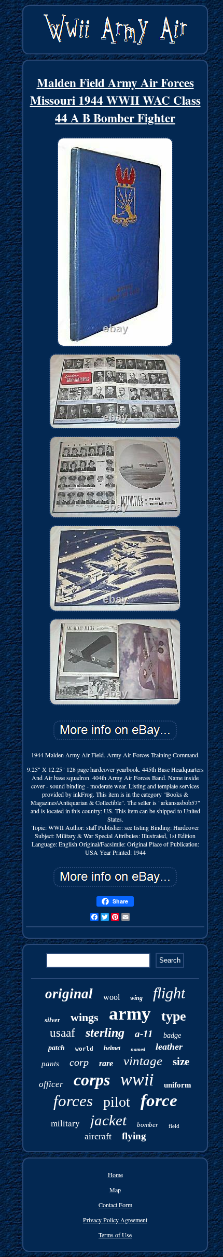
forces (73, 1101)
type (173, 1016)
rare (106, 1063)
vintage (142, 1061)
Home (115, 1174)
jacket (108, 1120)
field (174, 1126)
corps (92, 1079)
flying (134, 1136)
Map (115, 1189)
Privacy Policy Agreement (115, 1220)
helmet (112, 1048)
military (65, 1123)
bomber (147, 1124)
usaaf (62, 1032)
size (181, 1061)
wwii (137, 1079)
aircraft (98, 1136)
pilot (116, 1102)
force (159, 1100)
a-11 (144, 1033)
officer (51, 1084)
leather (169, 1046)
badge (172, 1035)
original (69, 993)
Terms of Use (115, 1235)
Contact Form (115, 1204)
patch (56, 1048)
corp (79, 1062)
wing (136, 997)
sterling (105, 1032)
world (84, 1049)
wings (85, 1017)
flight (169, 992)
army (130, 1014)
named (138, 1049)
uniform (177, 1085)
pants (50, 1064)
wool (111, 997)
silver (52, 1020)
